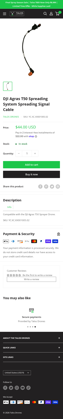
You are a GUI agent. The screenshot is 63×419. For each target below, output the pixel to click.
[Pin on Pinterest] (46, 186)
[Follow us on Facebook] (5, 388)
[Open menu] (4, 14)
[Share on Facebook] (40, 186)
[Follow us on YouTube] (22, 388)
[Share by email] (58, 186)
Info (9, 207)
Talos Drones (11, 116)
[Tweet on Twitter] (52, 186)
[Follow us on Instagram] (17, 388)
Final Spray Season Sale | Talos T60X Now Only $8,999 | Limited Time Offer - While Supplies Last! (31, 4)
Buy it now (31, 174)
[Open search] (45, 13)
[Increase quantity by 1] (35, 153)
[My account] (51, 13)
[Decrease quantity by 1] (19, 153)
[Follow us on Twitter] (11, 388)
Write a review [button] (31, 279)
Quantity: (8, 153)
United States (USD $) (14, 372)
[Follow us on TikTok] (28, 388)
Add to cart (31, 164)
